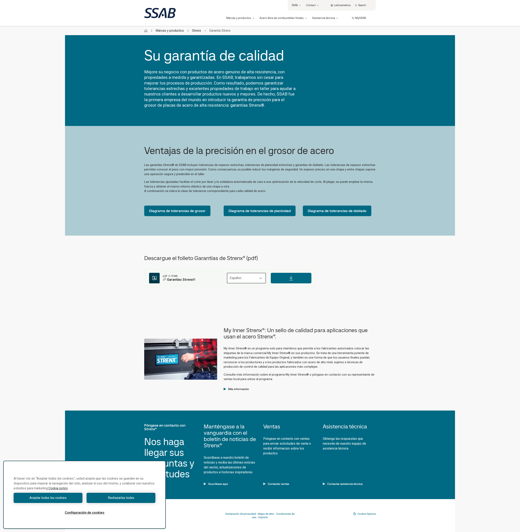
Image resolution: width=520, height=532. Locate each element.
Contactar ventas (278, 484)
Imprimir (263, 517)
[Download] (291, 278)
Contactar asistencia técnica (345, 484)
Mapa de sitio (266, 513)
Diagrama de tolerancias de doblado (337, 210)
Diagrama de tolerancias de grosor (177, 210)
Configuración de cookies (84, 513)
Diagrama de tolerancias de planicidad (260, 210)
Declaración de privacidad (240, 513)
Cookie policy (58, 488)
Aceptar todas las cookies (48, 498)
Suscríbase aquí (218, 484)
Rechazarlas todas (121, 498)
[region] (84, 495)
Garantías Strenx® (181, 280)
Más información (238, 389)
